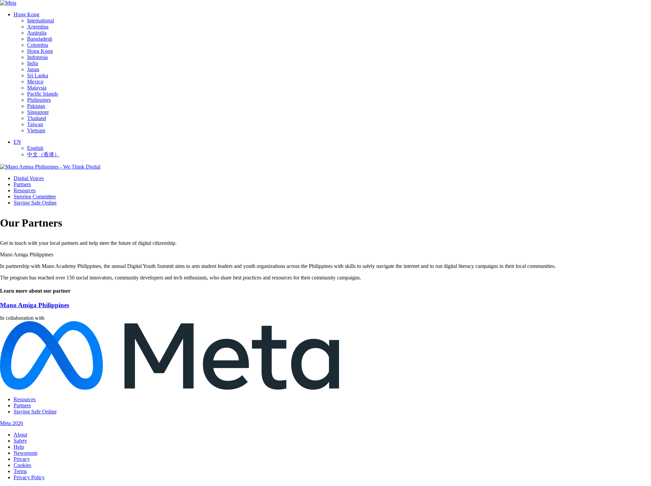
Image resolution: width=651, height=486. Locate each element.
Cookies (22, 465)
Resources (25, 190)
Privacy (22, 459)
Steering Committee (35, 196)
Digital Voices (29, 178)
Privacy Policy (29, 477)
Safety (20, 441)
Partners (22, 184)
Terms (20, 471)
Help (19, 447)
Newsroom (25, 453)
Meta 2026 (11, 423)
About (20, 435)
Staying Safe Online (35, 203)
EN (17, 142)
